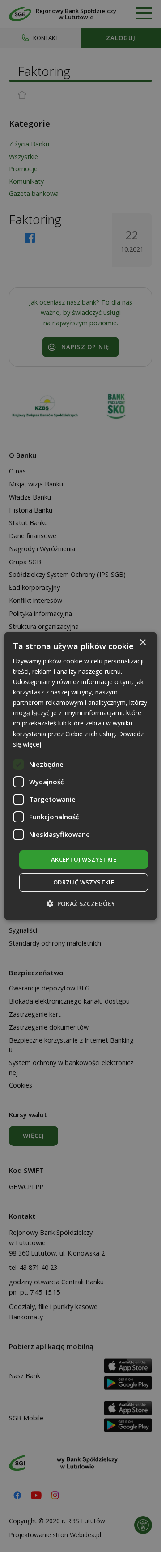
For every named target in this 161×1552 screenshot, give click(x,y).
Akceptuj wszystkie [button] (83, 859)
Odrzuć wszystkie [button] (83, 882)
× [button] (142, 642)
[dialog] (80, 776)
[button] (81, 903)
